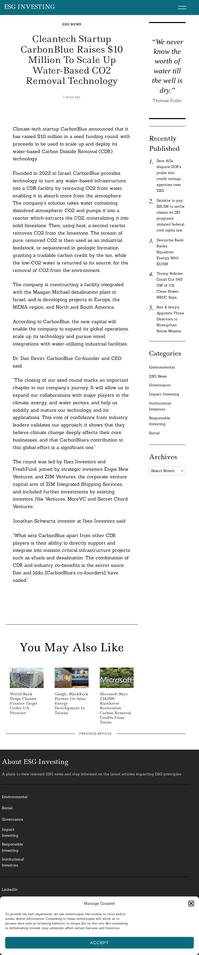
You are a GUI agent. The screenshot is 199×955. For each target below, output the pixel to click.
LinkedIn (10, 889)
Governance (159, 385)
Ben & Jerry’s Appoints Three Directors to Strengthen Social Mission (170, 319)
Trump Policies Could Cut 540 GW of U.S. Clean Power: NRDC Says (170, 285)
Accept (99, 942)
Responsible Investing (159, 421)
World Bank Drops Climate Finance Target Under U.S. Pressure (23, 703)
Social (154, 433)
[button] (191, 903)
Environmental (162, 367)
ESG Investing (29, 7)
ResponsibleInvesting (12, 847)
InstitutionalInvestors (13, 862)
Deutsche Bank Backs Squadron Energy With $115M (170, 252)
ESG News (71, 24)
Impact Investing (164, 394)
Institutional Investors (160, 406)
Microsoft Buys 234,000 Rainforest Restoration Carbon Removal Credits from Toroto (115, 708)
